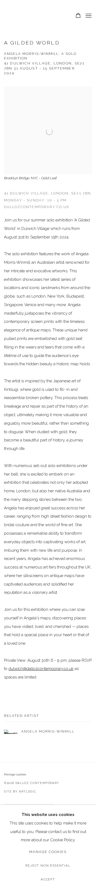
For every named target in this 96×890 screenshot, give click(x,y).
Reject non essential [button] (47, 865)
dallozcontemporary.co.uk (36, 207)
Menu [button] (88, 16)
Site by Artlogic (20, 791)
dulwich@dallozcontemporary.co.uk (41, 668)
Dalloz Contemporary (30, 16)
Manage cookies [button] (15, 774)
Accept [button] (48, 879)
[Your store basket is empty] (78, 16)
